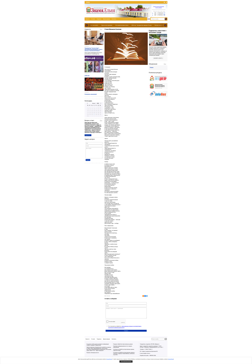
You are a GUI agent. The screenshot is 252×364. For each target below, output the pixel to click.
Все (101, 29)
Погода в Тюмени (158, 7)
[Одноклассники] (143, 296)
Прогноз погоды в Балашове (158, 6)
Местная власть (94, 25)
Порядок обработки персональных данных (123, 344)
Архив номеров (106, 19)
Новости (87, 19)
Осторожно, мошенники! (91, 94)
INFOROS (151, 355)
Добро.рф (87, 75)
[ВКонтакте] (145, 296)
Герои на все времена (106, 25)
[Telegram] (147, 296)
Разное (151, 67)
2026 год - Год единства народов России (141, 25)
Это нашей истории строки (121, 25)
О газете (93, 19)
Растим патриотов (159, 25)
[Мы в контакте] (164, 2)
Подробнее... (88, 135)
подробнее (109, 359)
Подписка (99, 19)
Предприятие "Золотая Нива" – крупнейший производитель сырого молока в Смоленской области (93, 49)
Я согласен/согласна (126, 361)
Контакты (114, 19)
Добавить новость (158, 58)
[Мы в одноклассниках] (166, 2)
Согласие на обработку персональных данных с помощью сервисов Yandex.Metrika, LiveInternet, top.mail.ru (124, 353)
